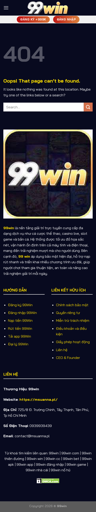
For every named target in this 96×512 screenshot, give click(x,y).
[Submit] (88, 107)
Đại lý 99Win (18, 344)
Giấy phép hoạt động (73, 342)
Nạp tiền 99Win (20, 320)
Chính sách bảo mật (72, 305)
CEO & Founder (68, 357)
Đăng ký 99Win (20, 305)
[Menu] (6, 7)
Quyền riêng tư (68, 312)
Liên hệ (61, 350)
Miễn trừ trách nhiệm (72, 320)
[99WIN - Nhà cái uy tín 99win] (48, 7)
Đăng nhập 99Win (22, 312)
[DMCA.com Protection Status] (48, 480)
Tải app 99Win (19, 336)
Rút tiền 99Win (20, 328)
